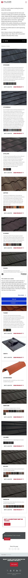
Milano (5, 466)
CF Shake (6, 65)
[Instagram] (20, 570)
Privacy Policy (14, 574)
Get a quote (8, 86)
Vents (5, 353)
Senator (6, 499)
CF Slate (6, 153)
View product (18, 86)
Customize (13, 302)
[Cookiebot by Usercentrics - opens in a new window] (21, 274)
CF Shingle (6, 107)
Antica (5, 192)
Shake (5, 268)
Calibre (5, 437)
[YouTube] (10, 570)
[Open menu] (26, 2)
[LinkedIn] (17, 570)
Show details (21, 295)
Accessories (7, 377)
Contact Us (7, 524)
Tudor (5, 312)
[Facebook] (13, 570)
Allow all (14, 299)
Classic (6, 233)
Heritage (6, 405)
